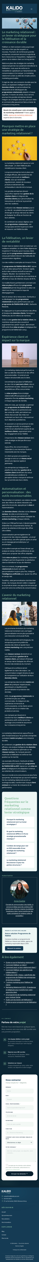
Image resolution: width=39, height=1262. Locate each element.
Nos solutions (5, 1219)
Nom (8, 1095)
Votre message (11, 1147)
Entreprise (10, 1120)
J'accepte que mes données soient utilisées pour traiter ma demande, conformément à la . (18, 1167)
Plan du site (5, 1238)
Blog (3, 1231)
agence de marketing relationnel (20, 115)
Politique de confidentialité (19, 1249)
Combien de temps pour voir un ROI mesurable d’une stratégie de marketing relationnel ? (17, 849)
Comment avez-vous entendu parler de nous (19, 1137)
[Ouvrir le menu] (31, 9)
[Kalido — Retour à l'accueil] (19, 1192)
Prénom (9, 1087)
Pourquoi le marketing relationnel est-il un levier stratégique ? (17, 821)
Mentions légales (19, 1246)
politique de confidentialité (13, 1169)
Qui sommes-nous (7, 1215)
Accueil (4, 1212)
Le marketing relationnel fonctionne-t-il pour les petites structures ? (16, 862)
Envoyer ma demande (18, 1174)
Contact (4, 1235)
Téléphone (9, 1112)
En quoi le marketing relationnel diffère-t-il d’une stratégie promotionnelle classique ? (17, 835)
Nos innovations (6, 1222)
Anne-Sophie (19, 901)
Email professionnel (13, 1104)
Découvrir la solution (14, 948)
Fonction (9, 1129)
